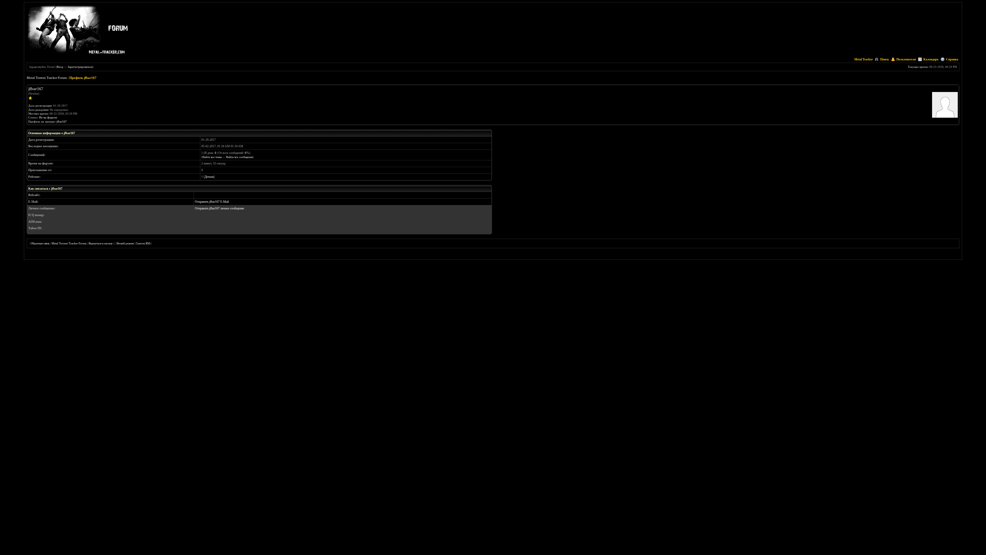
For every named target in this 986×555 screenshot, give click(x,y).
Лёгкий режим (125, 243)
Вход (60, 66)
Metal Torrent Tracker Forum (47, 78)
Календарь (930, 59)
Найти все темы (212, 157)
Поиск (884, 59)
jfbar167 (61, 121)
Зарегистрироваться (80, 66)
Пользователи (906, 59)
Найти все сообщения (239, 157)
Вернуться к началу (101, 243)
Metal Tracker (863, 59)
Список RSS (143, 243)
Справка (952, 59)
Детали (209, 177)
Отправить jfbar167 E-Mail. (212, 201)
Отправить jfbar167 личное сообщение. (220, 208)
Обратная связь (40, 243)
